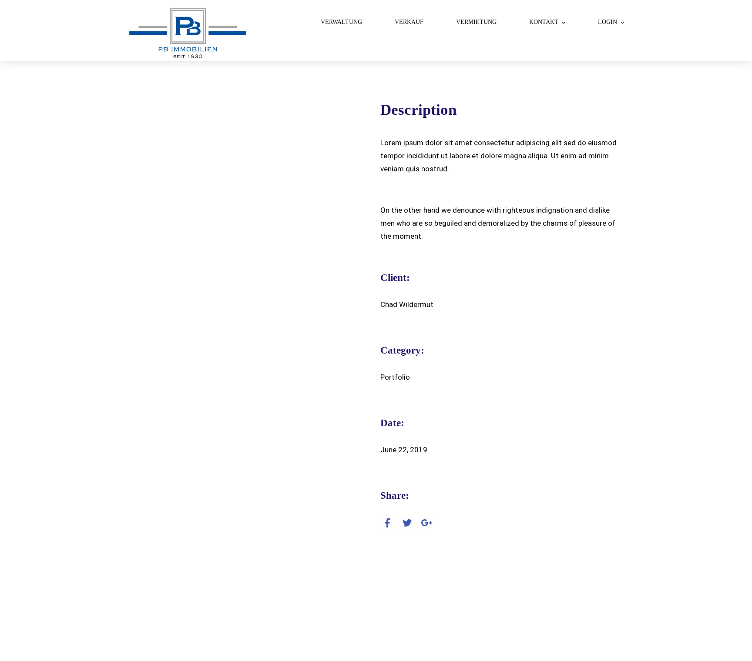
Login (607, 22)
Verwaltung (341, 22)
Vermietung (476, 22)
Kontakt (543, 22)
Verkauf (409, 22)
